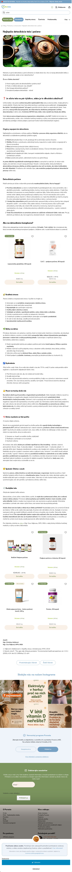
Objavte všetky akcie (55, 2)
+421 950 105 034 (49, 836)
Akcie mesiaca (42, 812)
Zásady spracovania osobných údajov (49, 824)
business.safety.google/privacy (34, 853)
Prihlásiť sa (48, 748)
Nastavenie (5, 858)
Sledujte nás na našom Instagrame (36, 675)
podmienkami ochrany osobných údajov (31, 792)
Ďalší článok (47, 663)
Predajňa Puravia (42, 814)
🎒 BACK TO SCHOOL (8, 2)
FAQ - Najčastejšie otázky (10, 814)
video (20, 523)
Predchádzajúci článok (27, 663)
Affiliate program (7, 836)
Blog (3, 818)
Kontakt (4, 820)
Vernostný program (8, 822)
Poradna (5, 816)
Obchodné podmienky (44, 828)
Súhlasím (36, 862)
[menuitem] (7, 19)
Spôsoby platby (42, 818)
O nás (4, 812)
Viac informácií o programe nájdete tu (36, 756)
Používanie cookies (43, 826)
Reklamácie (41, 820)
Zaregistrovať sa (26, 748)
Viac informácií (57, 848)
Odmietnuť (35, 869)
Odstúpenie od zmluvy (44, 822)
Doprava (40, 816)
